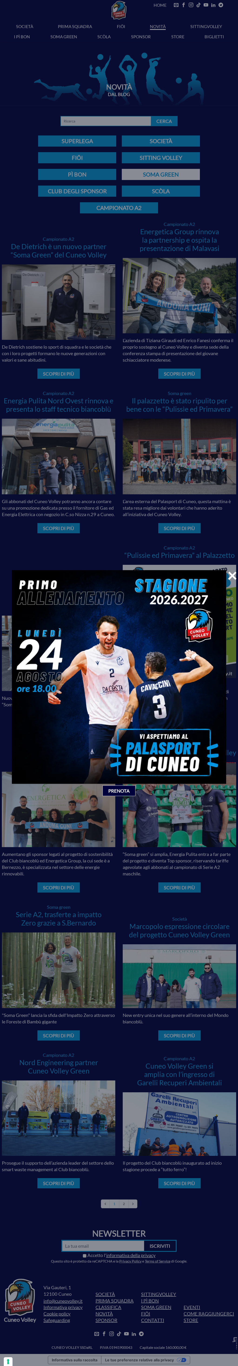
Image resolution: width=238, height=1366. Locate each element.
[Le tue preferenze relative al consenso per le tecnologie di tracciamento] (8, 1361)
